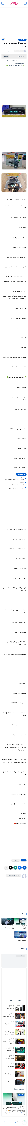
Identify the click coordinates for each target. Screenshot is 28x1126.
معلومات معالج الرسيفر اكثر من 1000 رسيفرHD (8, 1041)
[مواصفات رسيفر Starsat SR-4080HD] (20, 1074)
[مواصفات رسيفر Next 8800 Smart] (20, 1058)
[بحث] (2, 3)
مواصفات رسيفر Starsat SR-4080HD (9, 1074)
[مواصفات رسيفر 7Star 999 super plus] (20, 1016)
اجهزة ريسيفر (22, 39)
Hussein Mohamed (19, 51)
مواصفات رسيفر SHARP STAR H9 (10, 1066)
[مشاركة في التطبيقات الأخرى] (6, 868)
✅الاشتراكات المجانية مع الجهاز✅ (15, 65)
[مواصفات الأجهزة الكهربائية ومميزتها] (14, 3)
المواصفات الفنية (19, 63)
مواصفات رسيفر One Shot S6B (16, 488)
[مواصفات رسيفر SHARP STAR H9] (20, 1066)
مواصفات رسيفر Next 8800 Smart (9, 1057)
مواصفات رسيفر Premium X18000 (15, 61)
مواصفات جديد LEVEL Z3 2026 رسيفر (21, 928)
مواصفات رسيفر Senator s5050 (9, 928)
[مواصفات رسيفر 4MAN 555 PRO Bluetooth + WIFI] (20, 1032)
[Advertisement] (14, 23)
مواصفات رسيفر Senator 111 (10, 1082)
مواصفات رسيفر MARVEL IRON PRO (22, 941)
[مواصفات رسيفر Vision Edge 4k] (20, 1024)
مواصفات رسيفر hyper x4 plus (10, 1049)
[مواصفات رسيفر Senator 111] (20, 1082)
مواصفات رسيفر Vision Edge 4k (10, 1024)
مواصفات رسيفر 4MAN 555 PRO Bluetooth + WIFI (9, 1033)
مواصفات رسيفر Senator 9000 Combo (14, 479)
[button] (20, 868)
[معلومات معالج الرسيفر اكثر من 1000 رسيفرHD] (20, 1041)
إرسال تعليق (20, 956)
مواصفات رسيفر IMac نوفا (17, 484)
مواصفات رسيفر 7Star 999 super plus (8, 1016)
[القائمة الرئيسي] (25, 3)
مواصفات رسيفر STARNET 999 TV (9, 1007)
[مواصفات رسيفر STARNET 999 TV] (20, 1008)
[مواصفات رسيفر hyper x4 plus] (20, 1050)
